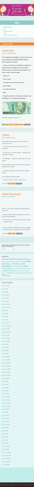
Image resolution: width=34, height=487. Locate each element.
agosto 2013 (4, 378)
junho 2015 (4, 313)
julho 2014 (4, 344)
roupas (27, 273)
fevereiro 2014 (5, 359)
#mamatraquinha (8, 31)
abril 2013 (4, 390)
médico (10, 270)
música (14, 270)
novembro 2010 (5, 455)
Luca (15, 268)
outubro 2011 (5, 421)
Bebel (12, 261)
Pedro (6, 273)
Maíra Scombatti (13, 53)
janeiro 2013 (4, 400)
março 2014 (4, 356)
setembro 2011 (5, 424)
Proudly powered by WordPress (7, 484)
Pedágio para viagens (11, 194)
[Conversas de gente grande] (17, 17)
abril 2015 (4, 319)
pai (26, 270)
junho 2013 (4, 384)
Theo (13, 183)
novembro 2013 (5, 369)
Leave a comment (27, 124)
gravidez (19, 266)
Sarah (30, 273)
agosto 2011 (4, 427)
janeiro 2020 (5, 285)
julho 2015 (4, 310)
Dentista (6, 124)
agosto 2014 (4, 341)
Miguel (24, 268)
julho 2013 (4, 381)
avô (10, 261)
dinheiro (11, 124)
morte (3, 270)
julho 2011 (4, 430)
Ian (22, 266)
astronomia (6, 261)
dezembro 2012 (5, 403)
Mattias (21, 268)
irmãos (25, 266)
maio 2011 (4, 437)
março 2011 (4, 443)
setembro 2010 (5, 461)
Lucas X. (21, 124)
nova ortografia (19, 270)
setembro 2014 (5, 338)
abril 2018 (4, 292)
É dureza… (6, 135)
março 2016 (4, 301)
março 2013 (4, 393)
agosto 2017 (4, 298)
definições (5, 264)
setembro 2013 (5, 375)
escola (23, 264)
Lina (13, 268)
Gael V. (13, 233)
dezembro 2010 (5, 452)
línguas (17, 268)
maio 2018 (4, 288)
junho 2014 (4, 347)
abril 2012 (4, 412)
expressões (6, 266)
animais (25, 259)
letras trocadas (6, 268)
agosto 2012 (4, 409)
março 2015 (4, 322)
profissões (16, 273)
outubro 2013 (5, 372)
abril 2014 (4, 353)
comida (28, 261)
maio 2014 (4, 350)
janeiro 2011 (4, 449)
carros (20, 261)
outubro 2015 (5, 307)
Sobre (4, 33)
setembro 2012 (5, 406)
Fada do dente (8, 50)
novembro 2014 (5, 332)
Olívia (24, 270)
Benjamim (16, 261)
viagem (8, 275)
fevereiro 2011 (5, 446)
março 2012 (4, 415)
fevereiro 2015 (5, 326)
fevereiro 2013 (5, 396)
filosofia (12, 266)
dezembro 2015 (5, 304)
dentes (10, 264)
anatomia (19, 259)
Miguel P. (28, 268)
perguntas (10, 273)
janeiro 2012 (4, 418)
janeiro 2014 (4, 363)
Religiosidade (21, 273)
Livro (4, 29)
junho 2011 (4, 434)
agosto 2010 (4, 464)
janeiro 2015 (4, 329)
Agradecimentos (7, 27)
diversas (15, 264)
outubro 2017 (5, 295)
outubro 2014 (5, 335)
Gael (15, 266)
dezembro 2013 (5, 366)
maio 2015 (4, 316)
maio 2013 (4, 387)
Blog (3, 124)
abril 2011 (4, 440)
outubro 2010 (5, 458)
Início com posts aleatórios (10, 35)
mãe (6, 271)
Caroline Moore (30, 484)
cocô (24, 261)
